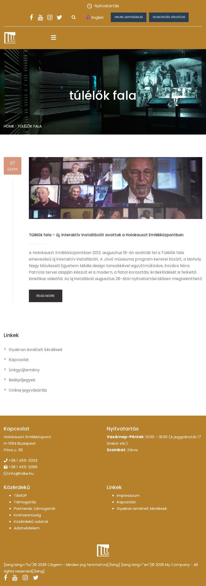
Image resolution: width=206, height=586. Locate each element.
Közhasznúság (27, 515)
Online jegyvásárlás (129, 17)
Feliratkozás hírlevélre (169, 17)
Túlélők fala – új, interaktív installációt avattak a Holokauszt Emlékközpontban (106, 235)
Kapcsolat (19, 360)
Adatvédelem (27, 528)
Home (9, 126)
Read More (45, 295)
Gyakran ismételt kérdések (36, 350)
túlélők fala (30, 126)
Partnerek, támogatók (34, 508)
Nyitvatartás (106, 6)
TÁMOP (20, 495)
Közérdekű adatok (31, 521)
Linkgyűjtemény (24, 370)
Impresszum (128, 495)
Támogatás (25, 502)
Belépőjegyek (22, 380)
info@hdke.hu (21, 473)
